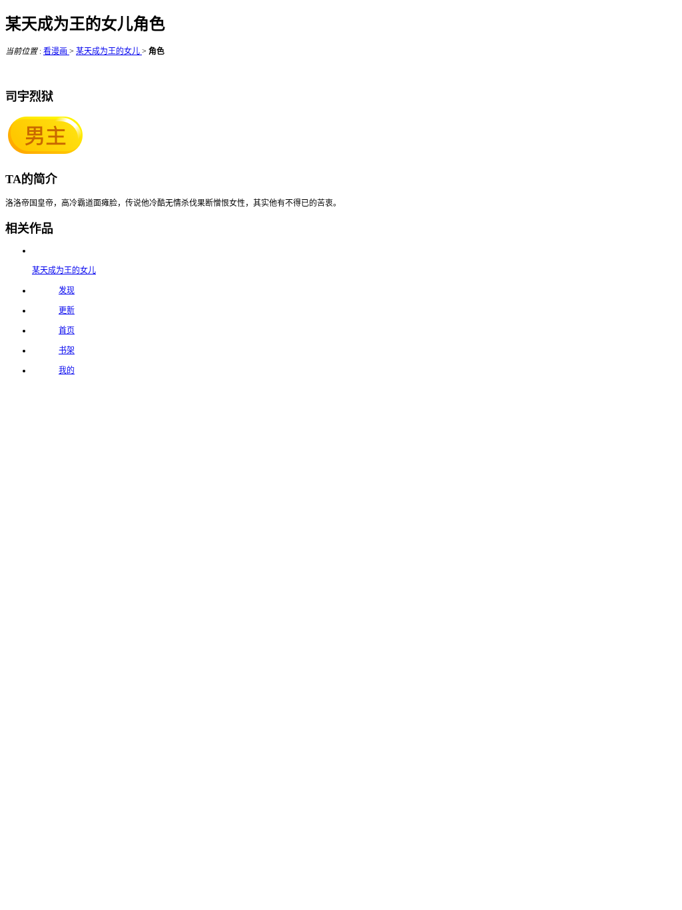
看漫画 (56, 51)
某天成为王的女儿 (109, 51)
